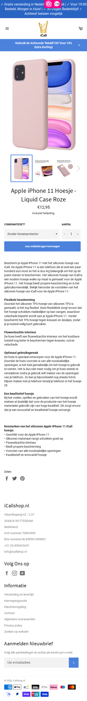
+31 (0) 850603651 (17, 545)
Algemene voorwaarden (19, 619)
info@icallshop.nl (15, 551)
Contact (9, 613)
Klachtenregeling (15, 607)
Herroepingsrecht (15, 600)
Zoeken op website (16, 631)
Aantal (66, 224)
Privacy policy (13, 625)
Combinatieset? (14, 224)
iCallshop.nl (19, 680)
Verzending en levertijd (19, 594)
